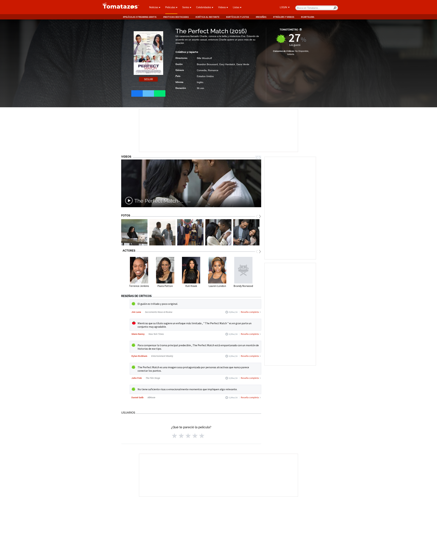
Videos (222, 7)
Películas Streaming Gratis (140, 17)
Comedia (202, 70)
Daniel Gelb (137, 397)
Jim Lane (136, 311)
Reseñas (261, 17)
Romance (213, 70)
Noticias (154, 7)
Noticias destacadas (177, 17)
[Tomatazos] (119, 7)
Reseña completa (250, 311)
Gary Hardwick (227, 64)
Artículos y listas (238, 17)
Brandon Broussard (207, 64)
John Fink (136, 377)
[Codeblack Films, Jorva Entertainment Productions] (134, 232)
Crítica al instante (208, 17)
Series (186, 7)
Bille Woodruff (204, 58)
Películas (170, 7)
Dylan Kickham (139, 355)
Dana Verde (242, 64)
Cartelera (308, 17)
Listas (236, 7)
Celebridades (204, 7)
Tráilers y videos (284, 17)
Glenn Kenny (138, 333)
